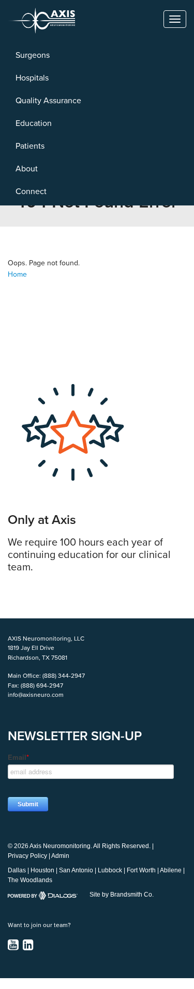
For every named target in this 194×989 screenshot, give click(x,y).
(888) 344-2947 (63, 675)
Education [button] (34, 123)
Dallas (17, 870)
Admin (60, 855)
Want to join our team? (39, 925)
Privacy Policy (27, 855)
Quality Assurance (48, 100)
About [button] (27, 169)
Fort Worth (141, 870)
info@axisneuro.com (36, 694)
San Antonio (76, 870)
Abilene (171, 870)
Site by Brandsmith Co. (121, 894)
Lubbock (110, 870)
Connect (31, 191)
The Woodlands (30, 880)
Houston (42, 870)
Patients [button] (30, 146)
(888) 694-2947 (42, 685)
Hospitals (32, 78)
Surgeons (33, 55)
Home (17, 274)
